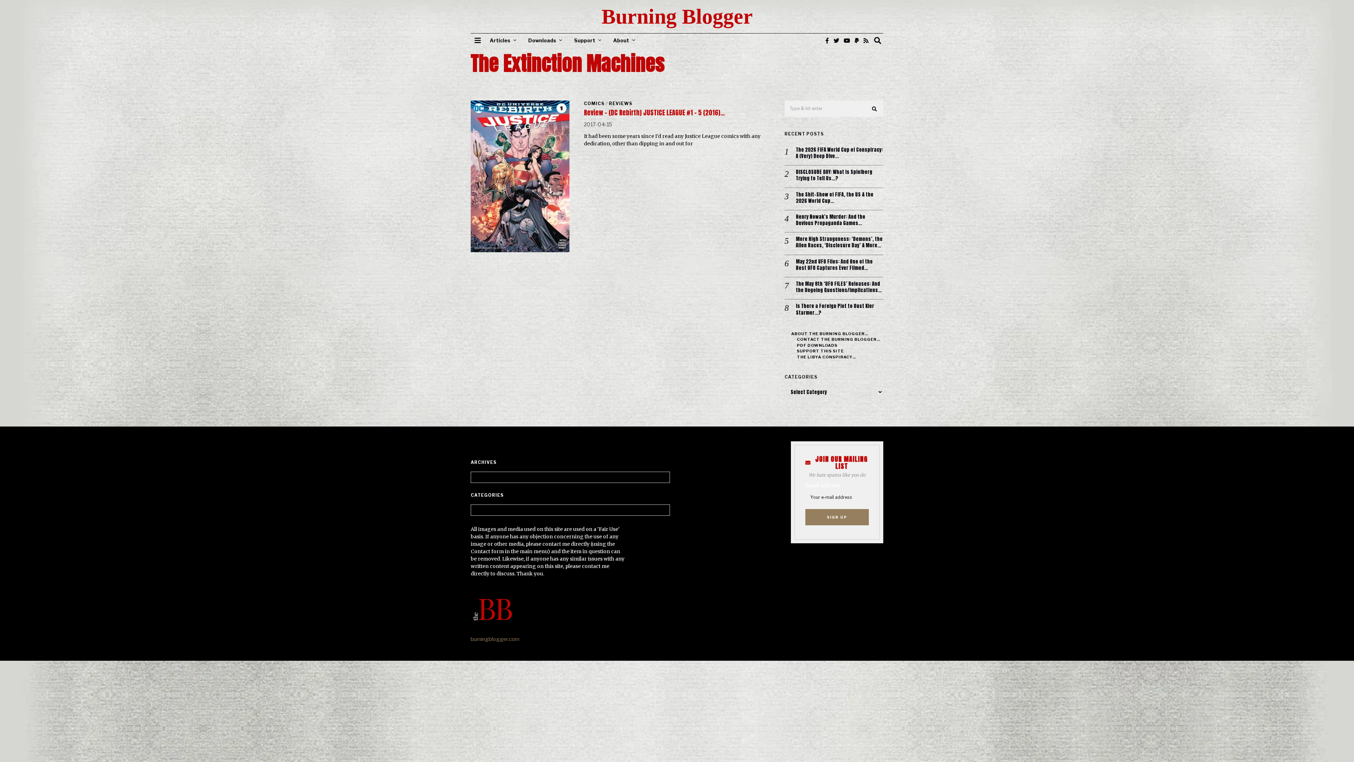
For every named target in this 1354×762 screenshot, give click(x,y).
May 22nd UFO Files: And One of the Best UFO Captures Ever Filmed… (834, 265)
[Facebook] (827, 40)
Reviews (620, 103)
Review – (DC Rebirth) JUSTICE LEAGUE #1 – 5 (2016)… (654, 112)
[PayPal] (857, 40)
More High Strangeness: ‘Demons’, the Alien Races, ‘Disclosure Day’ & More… (839, 242)
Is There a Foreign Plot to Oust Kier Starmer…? (835, 309)
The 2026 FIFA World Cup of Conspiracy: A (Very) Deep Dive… (839, 153)
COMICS (594, 103)
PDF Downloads (817, 345)
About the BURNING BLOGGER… (829, 333)
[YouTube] (847, 40)
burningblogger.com (495, 639)
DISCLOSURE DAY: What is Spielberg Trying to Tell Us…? (834, 175)
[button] (874, 109)
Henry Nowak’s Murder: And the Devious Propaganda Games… (830, 220)
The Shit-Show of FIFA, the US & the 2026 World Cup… (834, 198)
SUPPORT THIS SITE (820, 351)
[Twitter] (836, 40)
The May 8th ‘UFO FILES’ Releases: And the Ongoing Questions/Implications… (839, 287)
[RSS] (866, 40)
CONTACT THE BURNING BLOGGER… (838, 339)
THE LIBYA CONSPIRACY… (826, 357)
